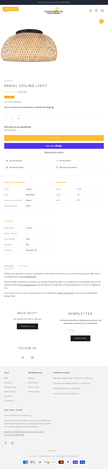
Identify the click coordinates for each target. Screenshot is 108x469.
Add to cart (54, 138)
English (53, 450)
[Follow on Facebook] (23, 357)
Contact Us (27, 326)
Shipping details (10, 130)
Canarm (8, 81)
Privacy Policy (34, 391)
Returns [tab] (23, 266)
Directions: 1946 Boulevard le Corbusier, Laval (24, 432)
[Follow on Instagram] (32, 357)
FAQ (6, 378)
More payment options (54, 152)
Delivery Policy (10, 387)
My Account (33, 382)
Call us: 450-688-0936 (14, 435)
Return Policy (10, 391)
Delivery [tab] (9, 266)
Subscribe (80, 338)
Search (31, 378)
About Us (8, 382)
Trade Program (10, 9)
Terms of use (33, 387)
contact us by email (65, 293)
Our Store (8, 396)
